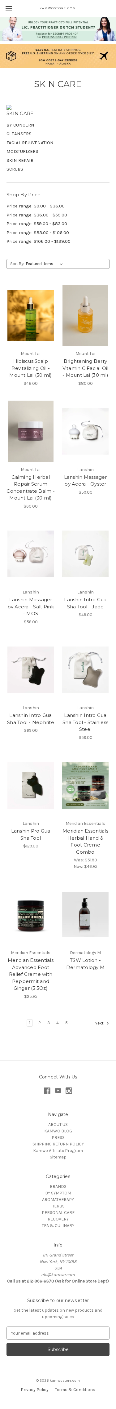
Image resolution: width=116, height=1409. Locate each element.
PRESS (58, 1137)
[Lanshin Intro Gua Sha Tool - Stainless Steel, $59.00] (85, 669)
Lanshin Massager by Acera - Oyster (85, 480)
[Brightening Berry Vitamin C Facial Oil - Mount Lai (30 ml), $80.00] (85, 315)
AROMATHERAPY (58, 1199)
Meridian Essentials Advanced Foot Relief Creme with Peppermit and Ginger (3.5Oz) (31, 974)
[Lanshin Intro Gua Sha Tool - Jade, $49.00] (85, 554)
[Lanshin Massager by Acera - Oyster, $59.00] (85, 431)
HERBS (58, 1206)
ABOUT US (58, 1124)
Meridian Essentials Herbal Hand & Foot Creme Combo (85, 841)
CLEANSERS (19, 133)
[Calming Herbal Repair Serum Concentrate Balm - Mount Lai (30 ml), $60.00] (30, 431)
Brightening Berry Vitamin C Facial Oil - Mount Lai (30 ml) (85, 368)
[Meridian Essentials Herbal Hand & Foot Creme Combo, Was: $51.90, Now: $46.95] (85, 785)
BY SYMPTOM (58, 1193)
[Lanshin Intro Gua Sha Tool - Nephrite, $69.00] (30, 669)
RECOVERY (58, 1219)
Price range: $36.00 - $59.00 (36, 215)
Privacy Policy (35, 1389)
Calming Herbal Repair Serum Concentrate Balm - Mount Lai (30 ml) (30, 487)
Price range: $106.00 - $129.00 (38, 241)
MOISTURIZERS (22, 151)
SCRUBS (14, 169)
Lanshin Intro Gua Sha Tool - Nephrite (30, 718)
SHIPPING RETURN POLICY (58, 1144)
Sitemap (58, 1157)
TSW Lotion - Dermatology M (85, 963)
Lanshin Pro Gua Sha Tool (30, 834)
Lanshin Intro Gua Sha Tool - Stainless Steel (85, 722)
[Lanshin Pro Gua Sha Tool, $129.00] (30, 785)
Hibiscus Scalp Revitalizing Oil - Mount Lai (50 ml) (30, 368)
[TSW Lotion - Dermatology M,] (85, 914)
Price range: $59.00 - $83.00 (36, 223)
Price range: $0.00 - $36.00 (35, 206)
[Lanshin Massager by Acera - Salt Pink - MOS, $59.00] (30, 554)
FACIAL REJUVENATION (30, 142)
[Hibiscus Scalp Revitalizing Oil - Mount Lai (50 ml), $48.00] (30, 315)
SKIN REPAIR (19, 160)
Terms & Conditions (75, 1389)
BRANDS (58, 1186)
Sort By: (17, 263)
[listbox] (45, 264)
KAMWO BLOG (58, 1131)
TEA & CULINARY (58, 1225)
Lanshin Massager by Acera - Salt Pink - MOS (30, 606)
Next (99, 1023)
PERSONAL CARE (58, 1212)
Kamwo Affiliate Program (58, 1150)
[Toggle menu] (8, 8)
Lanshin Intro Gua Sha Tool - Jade (85, 603)
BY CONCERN (20, 125)
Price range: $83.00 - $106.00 (37, 232)
